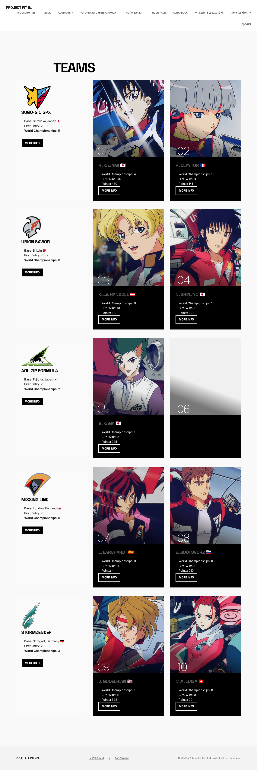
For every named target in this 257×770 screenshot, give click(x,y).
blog (47, 12)
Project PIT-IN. (19, 7)
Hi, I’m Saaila (134, 12)
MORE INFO (32, 143)
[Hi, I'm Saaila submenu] (143, 12)
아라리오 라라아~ (241, 12)
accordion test (27, 12)
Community (65, 12)
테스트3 (246, 24)
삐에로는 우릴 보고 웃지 (209, 12)
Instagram (96, 758)
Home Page (159, 12)
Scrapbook (180, 12)
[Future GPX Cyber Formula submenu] (117, 12)
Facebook (122, 758)
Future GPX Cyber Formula (98, 12)
